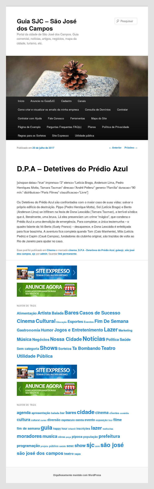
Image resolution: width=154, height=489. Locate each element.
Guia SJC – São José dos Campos (47, 24)
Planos (92, 127)
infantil (72, 428)
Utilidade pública (84, 135)
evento (90, 419)
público (54, 446)
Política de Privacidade (115, 127)
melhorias (108, 428)
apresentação (40, 413)
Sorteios (64, 348)
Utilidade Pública (35, 356)
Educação (61, 321)
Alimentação (27, 313)
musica (50, 436)
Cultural (46, 320)
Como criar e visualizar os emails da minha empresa (48, 109)
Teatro (108, 347)
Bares (71, 312)
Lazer (111, 329)
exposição (102, 420)
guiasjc (120, 250)
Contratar (122, 109)
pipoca (77, 436)
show (80, 445)
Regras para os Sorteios (32, 135)
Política (112, 339)
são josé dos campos (40, 453)
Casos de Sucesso (99, 312)
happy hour (60, 428)
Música (24, 339)
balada (55, 413)
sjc (33, 253)
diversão (54, 419)
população (90, 437)
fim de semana (28, 428)
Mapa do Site (99, 118)
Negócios (40, 339)
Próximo (131, 147)
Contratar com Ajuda (30, 118)
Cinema (51, 250)
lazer (96, 427)
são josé (112, 445)
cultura (23, 419)
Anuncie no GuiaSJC (42, 101)
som (97, 446)
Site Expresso (60, 135)
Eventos (89, 322)
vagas (77, 454)
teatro (69, 453)
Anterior (115, 147)
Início (21, 101)
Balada (58, 313)
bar (62, 413)
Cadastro (66, 101)
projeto (44, 446)
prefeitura (109, 436)
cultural (35, 420)
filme (117, 419)
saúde (62, 446)
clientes (114, 413)
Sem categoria (28, 348)
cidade (85, 412)
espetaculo (68, 420)
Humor (47, 330)
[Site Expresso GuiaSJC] (47, 278)
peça (68, 436)
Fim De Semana (111, 321)
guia (46, 427)
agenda (24, 412)
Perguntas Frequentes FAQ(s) (64, 127)
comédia (124, 413)
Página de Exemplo (29, 127)
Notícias (94, 338)
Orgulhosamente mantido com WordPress (77, 475)
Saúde (125, 339)
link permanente (67, 253)
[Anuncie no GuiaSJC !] (47, 295)
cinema (72, 250)
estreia (80, 420)
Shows (49, 347)
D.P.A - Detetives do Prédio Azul (96, 250)
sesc (70, 445)
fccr (110, 420)
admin (43, 253)
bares (71, 412)
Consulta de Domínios (98, 109)
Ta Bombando (86, 348)
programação (28, 445)
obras (61, 437)
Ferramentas (77, 118)
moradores (29, 435)
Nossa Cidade (66, 338)
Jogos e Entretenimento (78, 330)
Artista (44, 313)
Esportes (75, 321)
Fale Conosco (56, 118)
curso (44, 420)
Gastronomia (28, 330)
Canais (82, 101)
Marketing (125, 330)
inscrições (83, 428)
